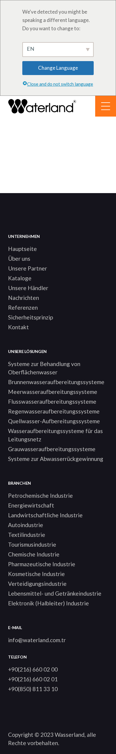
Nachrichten (23, 297)
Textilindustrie (26, 534)
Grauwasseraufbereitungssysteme (51, 449)
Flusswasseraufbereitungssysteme (52, 401)
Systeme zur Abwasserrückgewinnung (55, 458)
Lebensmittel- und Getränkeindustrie (54, 593)
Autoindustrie (25, 524)
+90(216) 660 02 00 (33, 669)
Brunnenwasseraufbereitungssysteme (56, 381)
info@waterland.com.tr (37, 640)
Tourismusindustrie (32, 544)
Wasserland (69, 734)
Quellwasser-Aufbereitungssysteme (54, 421)
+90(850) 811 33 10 (33, 688)
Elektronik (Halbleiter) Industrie (48, 603)
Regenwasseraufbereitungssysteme (54, 411)
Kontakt (18, 327)
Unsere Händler (28, 287)
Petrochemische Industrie (40, 495)
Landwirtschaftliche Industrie (45, 515)
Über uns (19, 258)
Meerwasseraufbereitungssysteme (52, 391)
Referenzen (23, 307)
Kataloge (20, 278)
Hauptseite (22, 248)
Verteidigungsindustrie (37, 583)
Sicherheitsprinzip (30, 317)
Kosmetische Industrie (36, 573)
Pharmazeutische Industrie (41, 564)
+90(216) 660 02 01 (33, 679)
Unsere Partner (27, 268)
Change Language (58, 68)
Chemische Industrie (33, 554)
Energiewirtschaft (31, 505)
